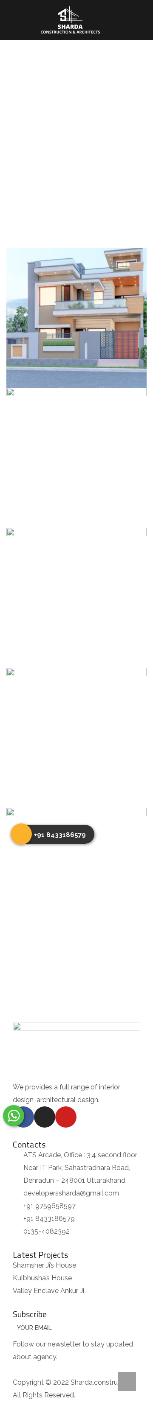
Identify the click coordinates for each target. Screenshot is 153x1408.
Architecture (53, 343)
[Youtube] (65, 1117)
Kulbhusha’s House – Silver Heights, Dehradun (77, 868)
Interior (108, 343)
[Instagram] (44, 1117)
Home (35, 133)
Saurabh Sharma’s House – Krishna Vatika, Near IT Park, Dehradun (76, 308)
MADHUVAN (76, 728)
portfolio (72, 133)
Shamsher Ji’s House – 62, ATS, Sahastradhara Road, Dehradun (77, 448)
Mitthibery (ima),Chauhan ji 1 (76, 588)
